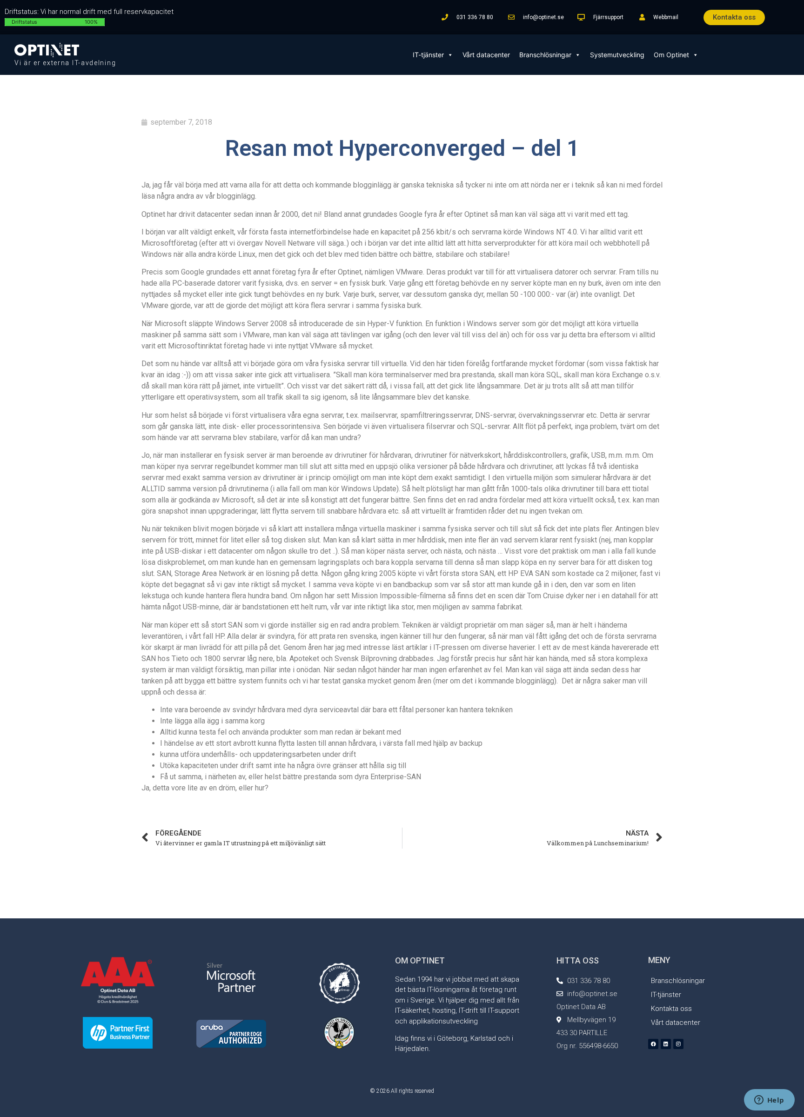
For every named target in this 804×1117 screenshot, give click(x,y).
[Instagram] (678, 1044)
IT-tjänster (428, 55)
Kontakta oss (671, 1008)
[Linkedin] (666, 1044)
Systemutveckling (617, 55)
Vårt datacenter (486, 55)
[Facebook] (653, 1044)
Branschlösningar (545, 55)
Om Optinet (671, 55)
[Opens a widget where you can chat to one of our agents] (769, 1100)
